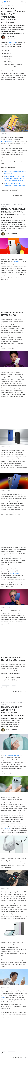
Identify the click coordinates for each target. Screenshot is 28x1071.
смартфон (16, 755)
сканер (3, 997)
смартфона (15, 261)
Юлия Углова (10, 36)
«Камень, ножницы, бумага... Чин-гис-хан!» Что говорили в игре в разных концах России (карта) (14, 178)
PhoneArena (12, 42)
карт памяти (8, 828)
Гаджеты (14, 5)
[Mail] (5, 2)
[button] (14, 123)
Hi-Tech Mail (19, 204)
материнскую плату (7, 141)
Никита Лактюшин (11, 233)
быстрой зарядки (14, 573)
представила (9, 755)
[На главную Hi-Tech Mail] (9, 2)
